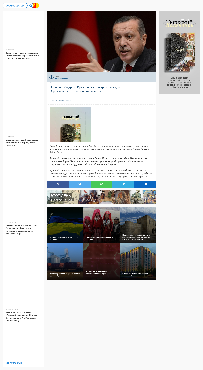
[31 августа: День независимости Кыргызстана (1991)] (33, 5)
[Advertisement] (179, 135)
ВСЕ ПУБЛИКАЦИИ (14, 363)
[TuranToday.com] (15, 5)
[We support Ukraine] (36, 5)
